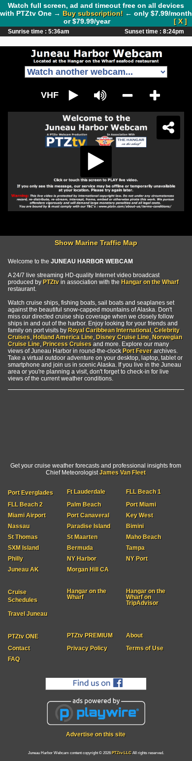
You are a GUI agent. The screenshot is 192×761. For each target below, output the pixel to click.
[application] (96, 380)
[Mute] (72, 749)
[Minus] (120, 749)
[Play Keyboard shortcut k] (24, 749)
